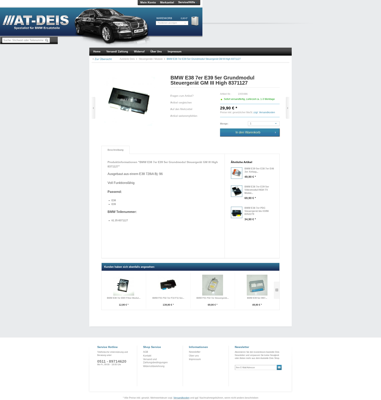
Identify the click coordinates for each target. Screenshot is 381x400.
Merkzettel (167, 2)
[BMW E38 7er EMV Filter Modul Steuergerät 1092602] (123, 285)
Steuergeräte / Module (151, 59)
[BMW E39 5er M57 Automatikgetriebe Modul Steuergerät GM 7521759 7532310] (257, 285)
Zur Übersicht (103, 59)
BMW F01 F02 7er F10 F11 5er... (168, 298)
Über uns (194, 355)
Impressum (195, 359)
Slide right (276, 290)
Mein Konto (148, 2)
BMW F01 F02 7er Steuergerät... (212, 298)
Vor (288, 108)
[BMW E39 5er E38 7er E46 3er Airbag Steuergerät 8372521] (236, 173)
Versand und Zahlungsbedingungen (155, 361)
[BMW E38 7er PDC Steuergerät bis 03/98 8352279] (236, 212)
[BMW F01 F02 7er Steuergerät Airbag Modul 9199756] (212, 285)
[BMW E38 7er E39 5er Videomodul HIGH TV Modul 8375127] (236, 191)
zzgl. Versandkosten (264, 112)
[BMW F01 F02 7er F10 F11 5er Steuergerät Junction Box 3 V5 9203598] (168, 285)
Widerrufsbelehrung (154, 366)
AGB (145, 352)
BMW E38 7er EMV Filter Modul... (123, 298)
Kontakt (147, 355)
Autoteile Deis (127, 59)
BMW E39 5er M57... (257, 298)
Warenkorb (195, 21)
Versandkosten (181, 397)
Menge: (224, 123)
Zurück (93, 108)
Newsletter (194, 352)
